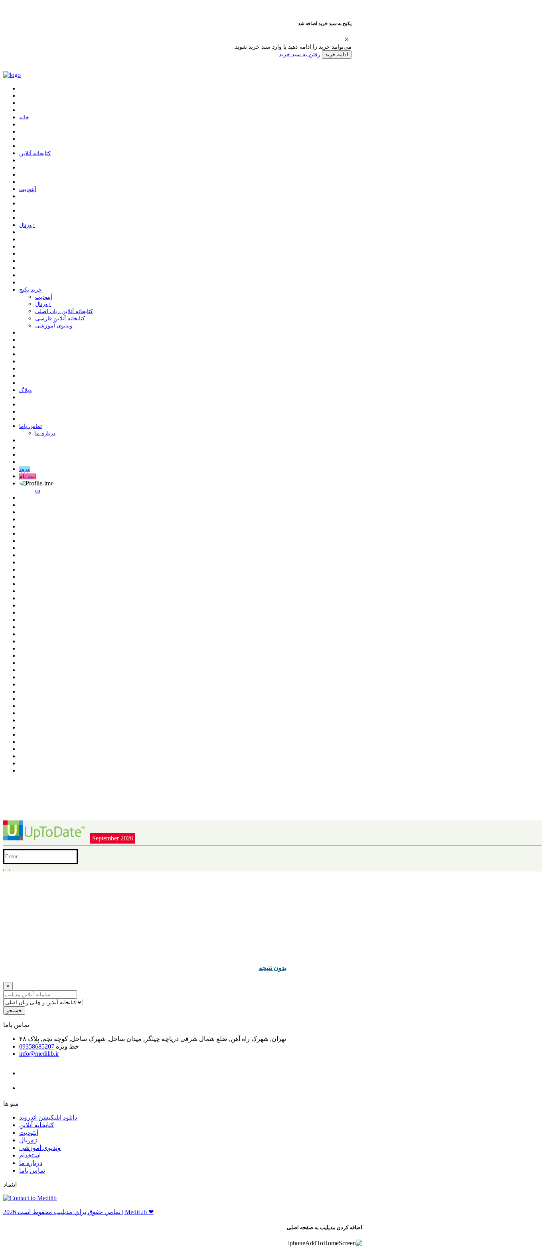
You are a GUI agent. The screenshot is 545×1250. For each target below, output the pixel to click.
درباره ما (45, 433)
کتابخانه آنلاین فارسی (60, 318)
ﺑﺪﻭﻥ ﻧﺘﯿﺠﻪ (272, 967)
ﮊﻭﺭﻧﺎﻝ (27, 225)
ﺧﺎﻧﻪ (24, 117)
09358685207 (36, 1046)
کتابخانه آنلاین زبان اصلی (64, 311)
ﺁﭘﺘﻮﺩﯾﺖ (27, 189)
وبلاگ (25, 390)
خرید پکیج (30, 290)
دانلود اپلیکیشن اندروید (48, 1117)
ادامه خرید (336, 54)
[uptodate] (44, 838)
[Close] (346, 39)
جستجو (14, 1010)
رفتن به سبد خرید (299, 54)
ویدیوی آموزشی (54, 326)
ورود (24, 469)
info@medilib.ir (39, 1053)
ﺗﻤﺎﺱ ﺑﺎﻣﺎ (30, 426)
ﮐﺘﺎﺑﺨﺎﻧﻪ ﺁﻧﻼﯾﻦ (35, 153)
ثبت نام (27, 476)
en (37, 491)
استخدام (30, 1155)
